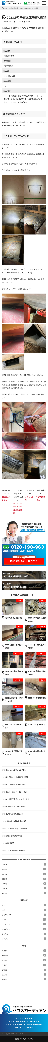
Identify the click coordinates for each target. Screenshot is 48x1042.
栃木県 (23, 979)
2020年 (23, 893)
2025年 (23, 869)
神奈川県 (23, 955)
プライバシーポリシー (18, 1034)
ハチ (23, 910)
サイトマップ (6, 1034)
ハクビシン (23, 929)
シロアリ (23, 939)
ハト (23, 905)
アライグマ (19, 22)
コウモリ (23, 934)
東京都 (23, 951)
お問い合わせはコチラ (25, 560)
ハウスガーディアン (26, 1039)
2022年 (23, 884)
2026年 (23, 864)
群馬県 (23, 970)
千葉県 (28, 22)
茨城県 (23, 975)
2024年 (23, 874)
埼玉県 (23, 960)
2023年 (23, 879)
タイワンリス (23, 915)
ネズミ (23, 919)
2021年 (23, 888)
